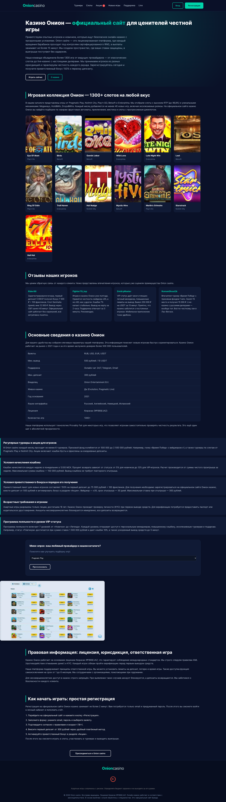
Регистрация (194, 5)
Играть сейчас (35, 77)
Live (141, 5)
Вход (178, 5)
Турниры (78, 5)
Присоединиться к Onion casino (90, 753)
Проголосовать (40, 567)
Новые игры (114, 5)
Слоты (89, 5)
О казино (55, 77)
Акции (100, 5)
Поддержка (129, 5)
